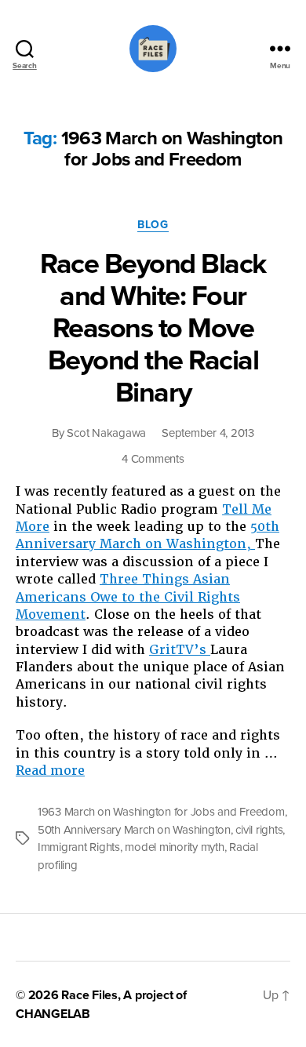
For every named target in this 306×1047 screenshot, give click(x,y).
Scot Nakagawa (106, 433)
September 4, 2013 (208, 433)
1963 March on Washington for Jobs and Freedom (161, 812)
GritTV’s (179, 650)
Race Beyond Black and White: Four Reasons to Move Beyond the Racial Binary (153, 328)
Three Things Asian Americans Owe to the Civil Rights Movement (128, 597)
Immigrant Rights (79, 847)
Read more (50, 770)
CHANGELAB (53, 1014)
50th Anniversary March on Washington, (147, 535)
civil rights (258, 830)
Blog (152, 224)
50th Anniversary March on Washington (134, 830)
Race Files (89, 995)
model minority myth (174, 847)
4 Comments (153, 459)
